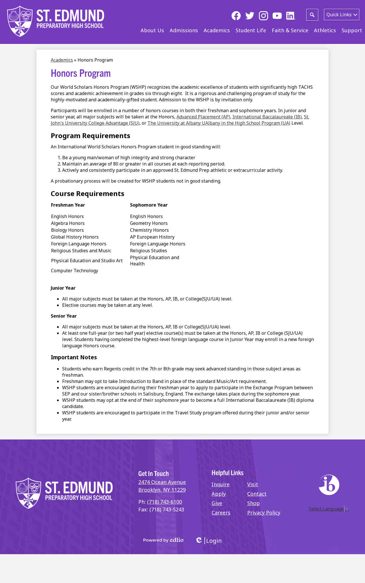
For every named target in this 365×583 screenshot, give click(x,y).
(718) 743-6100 (164, 501)
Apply (219, 493)
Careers (221, 512)
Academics (62, 60)
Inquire (221, 484)
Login (208, 540)
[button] (152, 30)
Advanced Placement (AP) (203, 117)
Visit (252, 484)
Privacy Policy (263, 512)
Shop (253, 503)
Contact (257, 493)
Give (217, 503)
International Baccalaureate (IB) (267, 117)
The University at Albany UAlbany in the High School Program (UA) (218, 123)
